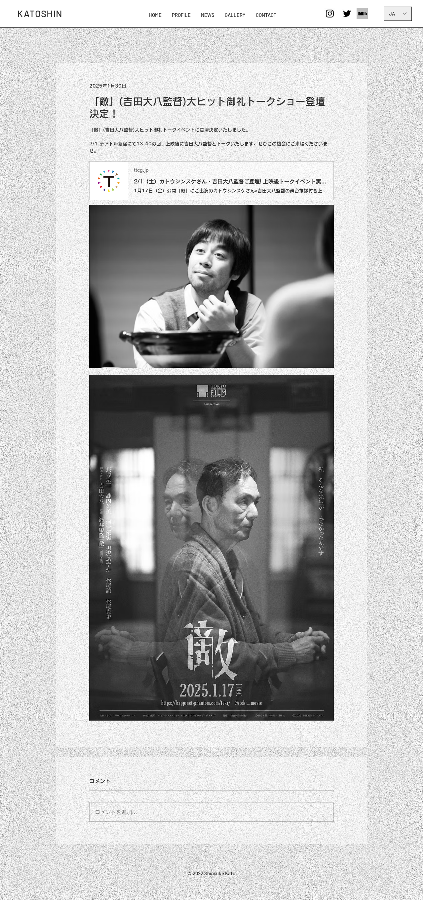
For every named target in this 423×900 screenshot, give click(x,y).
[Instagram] (330, 13)
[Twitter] (347, 13)
